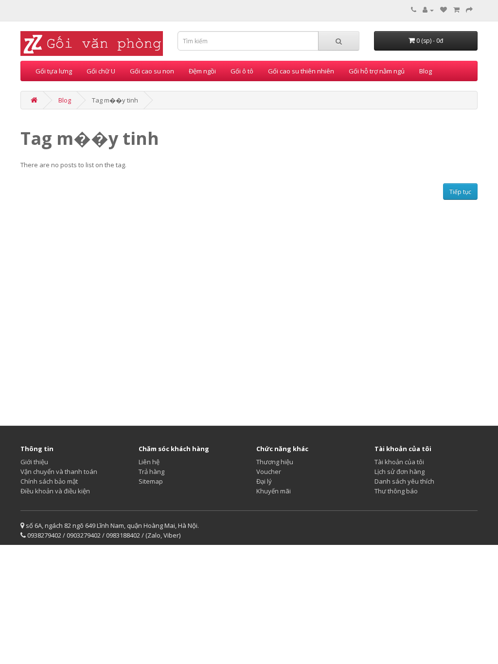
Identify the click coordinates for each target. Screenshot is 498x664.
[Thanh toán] (469, 9)
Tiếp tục (460, 192)
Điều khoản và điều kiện (55, 491)
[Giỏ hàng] (456, 9)
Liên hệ (149, 461)
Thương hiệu (274, 461)
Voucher (268, 471)
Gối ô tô (242, 71)
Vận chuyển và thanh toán (58, 471)
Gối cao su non (152, 71)
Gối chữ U (101, 71)
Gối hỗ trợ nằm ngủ (377, 71)
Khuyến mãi (273, 491)
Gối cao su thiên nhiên (301, 71)
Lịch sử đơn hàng (399, 471)
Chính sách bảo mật (49, 481)
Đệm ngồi (202, 71)
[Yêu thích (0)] (443, 9)
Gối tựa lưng (54, 71)
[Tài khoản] (428, 9)
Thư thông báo (396, 491)
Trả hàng (151, 471)
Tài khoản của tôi (399, 461)
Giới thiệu (34, 461)
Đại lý (264, 481)
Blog (425, 71)
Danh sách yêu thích (404, 481)
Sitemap (151, 481)
